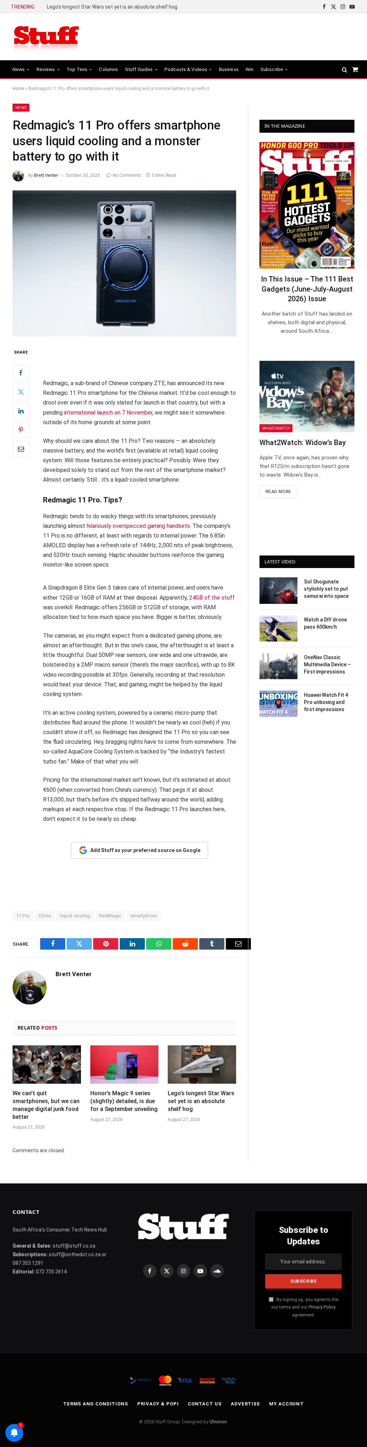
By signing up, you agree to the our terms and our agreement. (304, 1307)
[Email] (21, 449)
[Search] (344, 69)
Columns (108, 69)
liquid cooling (75, 915)
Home (18, 88)
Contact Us (205, 1403)
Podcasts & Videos (186, 69)
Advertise (245, 1403)
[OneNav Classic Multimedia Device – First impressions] (278, 666)
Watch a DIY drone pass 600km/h (325, 623)
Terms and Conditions (95, 1403)
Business (229, 69)
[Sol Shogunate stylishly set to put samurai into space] (278, 590)
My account (286, 1403)
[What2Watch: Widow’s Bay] (306, 396)
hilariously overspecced (116, 525)
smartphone (143, 915)
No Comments (127, 175)
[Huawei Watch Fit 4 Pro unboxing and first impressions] (278, 704)
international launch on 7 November (108, 412)
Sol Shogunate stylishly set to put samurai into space (326, 589)
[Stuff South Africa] (46, 37)
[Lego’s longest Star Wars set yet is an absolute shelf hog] (202, 1064)
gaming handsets (168, 525)
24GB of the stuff (212, 597)
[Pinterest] (21, 430)
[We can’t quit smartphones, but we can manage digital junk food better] (47, 1064)
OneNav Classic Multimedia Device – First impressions (327, 664)
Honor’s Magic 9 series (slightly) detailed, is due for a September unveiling (124, 1101)
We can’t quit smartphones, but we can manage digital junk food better (46, 1105)
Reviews (46, 69)
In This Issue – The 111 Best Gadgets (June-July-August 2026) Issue (307, 289)
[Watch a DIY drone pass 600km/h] (278, 628)
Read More (278, 491)
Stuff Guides (139, 69)
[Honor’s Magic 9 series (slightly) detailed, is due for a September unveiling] (124, 1064)
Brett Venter (46, 175)
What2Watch (276, 428)
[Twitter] (21, 392)
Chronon (218, 1421)
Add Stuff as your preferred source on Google (145, 850)
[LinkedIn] (21, 411)
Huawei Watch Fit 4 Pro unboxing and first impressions (326, 702)
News (19, 69)
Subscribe (272, 69)
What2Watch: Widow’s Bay (302, 442)
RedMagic (110, 915)
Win (249, 69)
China (45, 915)
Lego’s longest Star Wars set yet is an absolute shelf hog (112, 7)
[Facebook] (21, 373)
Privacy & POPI (158, 1403)
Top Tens (77, 69)
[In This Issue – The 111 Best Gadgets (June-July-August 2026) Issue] (306, 205)
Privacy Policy (322, 1307)
